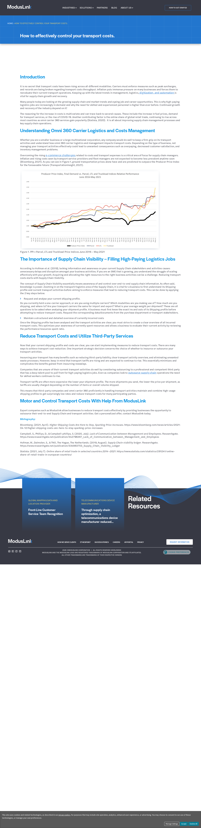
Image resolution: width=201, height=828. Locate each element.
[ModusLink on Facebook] (13, 551)
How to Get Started (178, 7)
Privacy (140, 542)
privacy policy (64, 815)
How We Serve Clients (66, 542)
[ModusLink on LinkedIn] (16, 551)
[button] (177, 553)
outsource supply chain (142, 372)
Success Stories (102, 542)
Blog (114, 7)
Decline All (193, 824)
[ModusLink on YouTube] (20, 551)
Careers (116, 542)
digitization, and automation (157, 92)
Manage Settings (172, 824)
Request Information (179, 542)
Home (10, 23)
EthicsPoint (85, 542)
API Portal (128, 542)
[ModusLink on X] (9, 551)
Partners (102, 7)
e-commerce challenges (61, 155)
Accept (183, 824)
